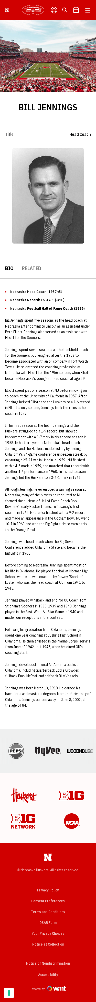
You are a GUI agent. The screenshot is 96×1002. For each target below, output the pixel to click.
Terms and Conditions (48, 911)
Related (31, 268)
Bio (9, 268)
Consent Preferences (48, 901)
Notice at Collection (48, 944)
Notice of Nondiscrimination (48, 963)
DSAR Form (48, 922)
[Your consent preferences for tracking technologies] (9, 993)
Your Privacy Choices (48, 933)
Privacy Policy (48, 890)
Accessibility (48, 974)
